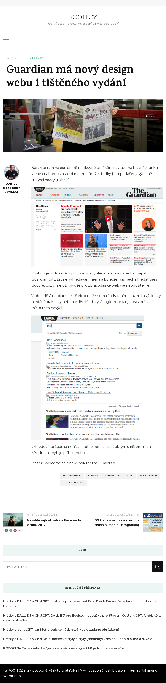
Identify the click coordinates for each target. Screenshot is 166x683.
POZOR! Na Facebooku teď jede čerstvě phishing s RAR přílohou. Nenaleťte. (64, 648)
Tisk (130, 475)
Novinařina (72, 475)
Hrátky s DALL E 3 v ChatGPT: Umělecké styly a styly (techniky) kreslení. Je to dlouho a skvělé (77, 639)
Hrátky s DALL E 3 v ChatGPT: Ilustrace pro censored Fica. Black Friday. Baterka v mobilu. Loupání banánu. (81, 603)
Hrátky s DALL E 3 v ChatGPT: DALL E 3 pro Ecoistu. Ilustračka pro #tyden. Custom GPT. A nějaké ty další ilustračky (82, 618)
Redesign (112, 475)
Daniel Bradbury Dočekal (11, 188)
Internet (35, 58)
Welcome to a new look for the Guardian (79, 463)
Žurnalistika (73, 482)
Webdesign (148, 475)
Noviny (93, 475)
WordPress (12, 676)
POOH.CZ (83, 17)
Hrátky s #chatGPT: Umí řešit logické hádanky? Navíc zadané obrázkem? (61, 630)
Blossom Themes (126, 670)
